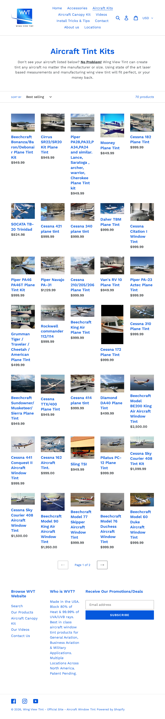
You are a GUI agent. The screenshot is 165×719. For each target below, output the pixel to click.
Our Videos (20, 629)
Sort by (16, 97)
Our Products (22, 612)
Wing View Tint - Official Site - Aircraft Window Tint (59, 709)
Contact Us (20, 636)
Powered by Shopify (111, 709)
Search (17, 606)
